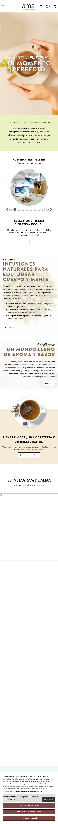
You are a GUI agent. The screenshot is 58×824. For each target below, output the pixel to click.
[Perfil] (47, 6)
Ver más (29, 241)
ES (41, 6)
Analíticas (35, 796)
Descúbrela (10, 327)
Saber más (49, 383)
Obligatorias (24, 796)
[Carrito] (54, 6)
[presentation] (7, 210)
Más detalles (48, 799)
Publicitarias (11, 799)
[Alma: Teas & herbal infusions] (29, 6)
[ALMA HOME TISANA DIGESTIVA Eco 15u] (29, 187)
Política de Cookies (46, 784)
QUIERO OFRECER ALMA (29, 455)
